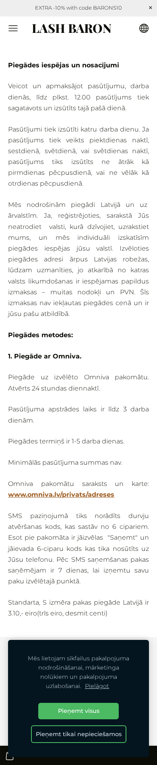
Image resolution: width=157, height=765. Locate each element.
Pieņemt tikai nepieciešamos (79, 734)
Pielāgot (97, 686)
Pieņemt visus (78, 710)
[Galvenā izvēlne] (13, 28)
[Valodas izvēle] (144, 28)
